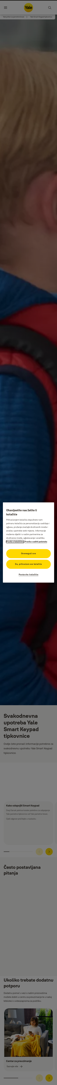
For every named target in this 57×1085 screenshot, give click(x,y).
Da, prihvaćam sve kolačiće (28, 564)
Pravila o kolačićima (15, 542)
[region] (28, 542)
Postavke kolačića (28, 574)
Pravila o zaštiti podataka (36, 542)
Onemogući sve (28, 553)
